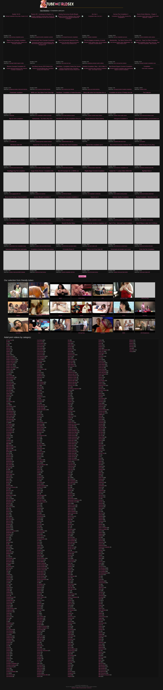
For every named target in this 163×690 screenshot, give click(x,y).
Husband (39, 673)
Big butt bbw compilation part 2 (94, 144)
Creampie (8, 662)
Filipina (38, 492)
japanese (130, 220)
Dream (38, 411)
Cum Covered (9, 674)
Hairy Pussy (40, 619)
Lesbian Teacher (72, 456)
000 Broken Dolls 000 (16, 144)
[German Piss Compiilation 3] (120, 25)
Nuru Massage (71, 576)
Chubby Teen (9, 611)
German (39, 556)
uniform (45, 115)
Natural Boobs (71, 560)
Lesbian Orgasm (71, 446)
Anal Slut (8, 390)
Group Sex (39, 610)
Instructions (70, 349)
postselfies (70, 167)
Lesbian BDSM (71, 427)
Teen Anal (101, 566)
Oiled (69, 582)
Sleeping (101, 469)
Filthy (38, 493)
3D (7, 341)
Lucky (69, 474)
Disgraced (39, 392)
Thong (100, 579)
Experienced (40, 451)
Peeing (69, 631)
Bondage (8, 534)
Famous (39, 469)
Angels (8, 393)
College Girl (9, 636)
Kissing (69, 398)
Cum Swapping (40, 358)
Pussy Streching (102, 372)
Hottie (38, 663)
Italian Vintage (71, 366)
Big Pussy (8, 503)
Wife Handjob (102, 668)
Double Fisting (40, 408)
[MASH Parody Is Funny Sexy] (147, 155)
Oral (69, 592)
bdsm (22, 167)
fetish (10, 37)
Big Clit (8, 497)
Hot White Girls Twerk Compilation (68, 144)
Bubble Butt (9, 552)
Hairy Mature (40, 618)
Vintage (100, 634)
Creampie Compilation (11, 663)
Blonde (8, 526)
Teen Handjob (102, 571)
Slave (100, 468)
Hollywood (39, 645)
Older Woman (71, 589)
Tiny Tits (100, 594)
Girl (38, 582)
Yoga (130, 348)
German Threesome (41, 579)
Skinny (100, 463)
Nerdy (69, 568)
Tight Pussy (101, 587)
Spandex (101, 501)
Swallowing (101, 545)
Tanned (100, 556)
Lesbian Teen (71, 458)
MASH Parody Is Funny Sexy (147, 144)
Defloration (39, 377)
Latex (69, 413)
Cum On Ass (40, 349)
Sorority (100, 500)
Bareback (8, 471)
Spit (99, 510)
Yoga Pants (132, 349)
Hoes (38, 642)
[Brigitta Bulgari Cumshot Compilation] (94, 182)
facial (44, 220)
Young (130, 351)
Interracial (70, 353)
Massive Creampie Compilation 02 (16, 66)
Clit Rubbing (9, 623)
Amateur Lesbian (10, 362)
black (150, 193)
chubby (89, 167)
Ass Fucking (9, 424)
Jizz (69, 392)
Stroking (100, 535)
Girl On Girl (39, 586)
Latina (69, 414)
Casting (8, 587)
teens (115, 63)
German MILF (40, 571)
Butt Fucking (9, 566)
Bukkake (8, 553)
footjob (15, 63)
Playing (69, 660)
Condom (8, 642)
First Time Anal (40, 500)
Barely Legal (9, 474)
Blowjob (8, 529)
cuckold (93, 115)
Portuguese (70, 673)
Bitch (7, 513)
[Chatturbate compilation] (16, 103)
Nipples (69, 569)
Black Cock (8, 519)
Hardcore (39, 631)
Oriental (69, 600)
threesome (69, 37)
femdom (120, 89)
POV (69, 607)
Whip (100, 658)
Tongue (100, 605)
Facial (38, 463)
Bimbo (7, 510)
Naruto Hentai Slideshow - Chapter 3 (147, 14)
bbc (74, 272)
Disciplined (39, 388)
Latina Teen (70, 416)
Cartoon (8, 584)
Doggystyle (39, 396)
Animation (8, 395)
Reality (100, 382)
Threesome (101, 581)
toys (70, 63)
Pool (69, 670)
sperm (143, 141)
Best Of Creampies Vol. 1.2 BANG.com (68, 171)
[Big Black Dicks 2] (147, 182)
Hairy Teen (39, 621)
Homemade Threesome (42, 650)
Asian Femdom (9, 413)
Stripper (100, 532)
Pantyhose (70, 623)
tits (64, 193)
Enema (38, 437)
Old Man (70, 586)
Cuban (7, 668)
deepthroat (48, 220)
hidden (100, 115)
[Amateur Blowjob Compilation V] (42, 208)
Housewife (39, 665)
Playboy (70, 658)
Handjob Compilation (42, 628)
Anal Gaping (9, 387)
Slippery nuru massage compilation (16, 40)
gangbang (90, 63)
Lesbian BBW (71, 425)
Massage (70, 493)
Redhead (101, 383)
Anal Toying (9, 392)
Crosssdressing (9, 666)
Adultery (8, 351)
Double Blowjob (40, 406)
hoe (20, 193)
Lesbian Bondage (72, 429)
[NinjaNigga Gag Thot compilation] (16, 182)
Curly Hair (39, 364)
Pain (69, 615)
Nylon (69, 577)
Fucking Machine (41, 539)
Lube (69, 472)
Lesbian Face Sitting (72, 432)
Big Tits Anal (9, 506)
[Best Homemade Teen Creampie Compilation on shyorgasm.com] (42, 51)
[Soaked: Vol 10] (16, 25)
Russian (100, 408)
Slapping (101, 466)
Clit (7, 621)
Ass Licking (9, 425)
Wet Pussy (101, 657)
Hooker (38, 652)
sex (40, 193)
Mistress (70, 531)
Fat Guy (39, 476)
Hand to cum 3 (95, 197)
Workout (131, 343)
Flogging (39, 511)
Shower (100, 450)
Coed (7, 634)
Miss (69, 527)
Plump (69, 665)
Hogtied (39, 644)
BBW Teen (8, 448)
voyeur (97, 115)
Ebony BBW (40, 425)
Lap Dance (70, 411)
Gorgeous (39, 600)
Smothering (101, 482)
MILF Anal (70, 479)
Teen (100, 565)
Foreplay (39, 521)
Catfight (8, 589)
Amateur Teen (9, 366)
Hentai (38, 634)
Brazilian (8, 545)
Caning (8, 581)
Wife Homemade (102, 670)
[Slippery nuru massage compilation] (16, 51)
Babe (7, 453)
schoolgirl (49, 115)
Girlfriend (39, 587)
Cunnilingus (40, 361)
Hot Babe (39, 658)
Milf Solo (70, 521)
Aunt (7, 438)
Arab (7, 400)
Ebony (38, 421)
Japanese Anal (71, 372)
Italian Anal (70, 361)
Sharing (100, 438)
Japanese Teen (71, 385)
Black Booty (9, 518)
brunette (41, 37)
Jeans (69, 387)
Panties (69, 621)
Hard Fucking (40, 629)
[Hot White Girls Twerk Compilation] (68, 155)
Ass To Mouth (9, 429)
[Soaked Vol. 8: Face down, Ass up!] (42, 155)
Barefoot (8, 472)
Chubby (8, 607)
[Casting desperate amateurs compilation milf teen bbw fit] (94, 234)
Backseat (8, 458)
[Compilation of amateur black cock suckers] (42, 260)
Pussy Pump (101, 369)
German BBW (40, 561)
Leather (69, 417)
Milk (69, 522)
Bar (7, 469)
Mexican (70, 518)
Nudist (69, 573)
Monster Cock (71, 547)
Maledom (70, 489)
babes (75, 246)
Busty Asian (9, 560)
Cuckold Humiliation (11, 671)
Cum (7, 673)
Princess (101, 341)
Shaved (100, 440)
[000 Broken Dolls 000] (16, 155)
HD (38, 613)
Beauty (8, 480)
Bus (7, 555)
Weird (100, 653)
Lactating (70, 408)
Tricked (100, 615)
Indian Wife (70, 345)
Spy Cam (101, 513)
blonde (48, 89)
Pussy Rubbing (102, 371)
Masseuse (70, 495)
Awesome (8, 442)
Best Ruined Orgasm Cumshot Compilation (120, 66)
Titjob (100, 598)
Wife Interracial (102, 671)
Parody (69, 626)
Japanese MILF (71, 380)
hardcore (25, 89)
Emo (38, 434)
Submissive (101, 542)
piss (126, 37)
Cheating (8, 598)
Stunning (101, 540)
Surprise (100, 543)
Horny (38, 655)
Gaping (38, 552)
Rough (100, 403)
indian (146, 272)
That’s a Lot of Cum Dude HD (95, 249)
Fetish (38, 489)
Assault (8, 434)
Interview (70, 356)
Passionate (70, 629)
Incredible (70, 341)
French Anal (40, 532)
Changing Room (10, 597)
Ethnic (38, 442)
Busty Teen (8, 563)
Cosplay (8, 649)
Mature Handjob (71, 511)
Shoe (100, 442)
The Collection (147, 92)
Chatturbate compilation (16, 92)
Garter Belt (39, 555)
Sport (100, 511)
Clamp (7, 613)
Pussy (100, 359)
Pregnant (70, 676)
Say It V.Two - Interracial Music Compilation (120, 223)
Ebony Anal (39, 424)
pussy (22, 37)
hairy (62, 63)
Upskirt (100, 628)
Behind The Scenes (10, 487)
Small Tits (101, 477)
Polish (69, 668)
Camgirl (8, 577)
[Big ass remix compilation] (16, 129)
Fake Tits (39, 466)
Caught (8, 590)
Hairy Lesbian (40, 616)
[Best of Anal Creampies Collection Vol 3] (120, 155)
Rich (100, 392)
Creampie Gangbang (11, 665)
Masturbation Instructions (73, 500)
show (119, 115)
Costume (8, 650)
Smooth (100, 480)
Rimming (101, 395)
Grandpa (39, 605)
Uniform (100, 626)
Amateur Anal (9, 356)
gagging (14, 193)
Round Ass (101, 406)
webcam (63, 167)
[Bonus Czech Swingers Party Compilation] (16, 208)
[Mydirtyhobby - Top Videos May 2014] (42, 129)
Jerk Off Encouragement (73, 388)
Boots (7, 537)
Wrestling (131, 346)
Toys (100, 611)
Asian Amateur (9, 406)
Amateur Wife (9, 369)
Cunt (38, 362)
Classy (7, 618)
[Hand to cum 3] (94, 208)
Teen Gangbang (102, 569)
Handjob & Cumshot (41, 626)
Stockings (101, 521)
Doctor (38, 393)
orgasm (19, 63)
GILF (38, 543)
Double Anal (40, 404)
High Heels (39, 637)
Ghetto (38, 581)
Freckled (39, 527)
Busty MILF (8, 561)
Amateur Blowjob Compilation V (42, 197)
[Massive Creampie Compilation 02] (16, 77)
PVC (69, 611)
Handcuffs (39, 623)
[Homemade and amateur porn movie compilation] (120, 260)
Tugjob (100, 618)
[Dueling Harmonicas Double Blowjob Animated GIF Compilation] (68, 25)
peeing (13, 37)
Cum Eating (39, 340)
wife (96, 246)
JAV (69, 367)
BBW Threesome (10, 450)
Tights (100, 589)
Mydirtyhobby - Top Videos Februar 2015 (121, 40)
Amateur (8, 354)
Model (69, 534)
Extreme (39, 456)
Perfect (69, 634)
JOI (68, 369)
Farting (38, 472)
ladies (93, 246)
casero (125, 115)
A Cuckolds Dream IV (68, 249)
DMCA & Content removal (81, 687)
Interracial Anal (71, 354)
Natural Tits (70, 561)
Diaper (38, 379)
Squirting (101, 516)
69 (6, 345)
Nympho (70, 579)
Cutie (38, 366)
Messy (69, 514)
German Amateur (41, 558)
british (45, 246)
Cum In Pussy (40, 345)
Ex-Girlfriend (40, 445)
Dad (38, 371)
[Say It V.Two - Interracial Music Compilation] (120, 234)
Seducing (101, 425)
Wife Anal (101, 663)
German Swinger (41, 576)
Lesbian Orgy (71, 448)
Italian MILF (70, 362)
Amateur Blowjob (10, 358)
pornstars (45, 89)
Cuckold (8, 670)
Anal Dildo (8, 382)
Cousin (8, 657)
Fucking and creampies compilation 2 (68, 197)
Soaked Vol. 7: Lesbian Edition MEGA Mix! (120, 171)
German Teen (40, 577)
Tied (100, 584)
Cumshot (39, 359)
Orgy (69, 598)
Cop (7, 645)
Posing (69, 674)
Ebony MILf (39, 429)
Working (131, 341)
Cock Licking (9, 629)
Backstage (8, 459)
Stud (100, 537)
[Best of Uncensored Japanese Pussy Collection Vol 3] (68, 51)
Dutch (38, 417)
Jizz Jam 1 (94, 14)
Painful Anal (70, 616)
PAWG (69, 605)
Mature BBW (71, 510)
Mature (69, 503)
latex (70, 141)
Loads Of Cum (71, 464)
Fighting (39, 490)
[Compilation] (147, 77)
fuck (64, 220)
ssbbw (96, 167)
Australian (8, 440)
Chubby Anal (9, 610)
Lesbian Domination (72, 430)
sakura (153, 37)
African (8, 353)
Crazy (7, 660)
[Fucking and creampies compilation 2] (68, 208)
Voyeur (100, 644)
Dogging (39, 395)
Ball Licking (9, 464)
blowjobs (142, 167)
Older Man (70, 587)
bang (24, 246)
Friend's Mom (40, 535)
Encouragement (40, 435)
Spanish (100, 503)
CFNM (7, 574)
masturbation (12, 246)
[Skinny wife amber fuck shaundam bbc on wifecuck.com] (94, 103)
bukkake (23, 272)
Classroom (8, 616)
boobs (93, 272)
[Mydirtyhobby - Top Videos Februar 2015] (120, 51)
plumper (93, 167)
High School (40, 639)
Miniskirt (70, 524)
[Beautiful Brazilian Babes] (68, 234)
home (145, 89)
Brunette (8, 548)
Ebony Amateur (40, 422)
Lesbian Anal (71, 422)
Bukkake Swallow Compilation (121, 197)
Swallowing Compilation (104, 547)
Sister (100, 459)
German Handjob (41, 566)
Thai (100, 576)
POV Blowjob (71, 610)
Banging (8, 468)
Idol (69, 340)
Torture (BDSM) (102, 610)
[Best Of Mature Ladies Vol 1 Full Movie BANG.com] (147, 234)
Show (100, 448)
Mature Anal (70, 508)
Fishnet (38, 503)
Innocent (70, 346)
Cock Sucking (9, 632)
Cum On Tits (40, 354)
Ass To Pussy (9, 430)
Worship (131, 345)
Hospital (39, 657)
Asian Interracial (10, 414)
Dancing (39, 372)
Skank (100, 461)
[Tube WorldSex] (57, 4)
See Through (102, 427)
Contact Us (89, 687)
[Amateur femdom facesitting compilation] (42, 234)
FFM (38, 458)
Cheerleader (9, 602)
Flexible (39, 510)
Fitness (38, 506)
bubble (12, 141)
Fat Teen (39, 479)
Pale (69, 619)
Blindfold (8, 524)
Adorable (8, 349)
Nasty (69, 558)
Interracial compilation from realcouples (16, 249)
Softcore (100, 492)
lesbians (149, 115)
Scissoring (101, 421)
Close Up (8, 624)
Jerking (69, 390)
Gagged (39, 545)
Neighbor (70, 566)
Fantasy (39, 471)
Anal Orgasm (9, 388)
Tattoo (100, 558)
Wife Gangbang (102, 666)
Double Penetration (41, 409)
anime (150, 37)
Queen (100, 375)
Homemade (39, 649)
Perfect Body (71, 636)
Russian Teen (102, 413)
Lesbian (70, 421)
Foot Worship (40, 516)
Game (38, 548)
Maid (69, 487)
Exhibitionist (40, 448)
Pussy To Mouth (102, 374)
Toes (100, 602)
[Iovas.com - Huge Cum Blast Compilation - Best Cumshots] (147, 51)
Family (38, 468)
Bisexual (8, 511)
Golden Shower (40, 597)
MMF (69, 485)
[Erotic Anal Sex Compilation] (147, 260)
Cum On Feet (40, 353)
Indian (69, 343)
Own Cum (70, 603)
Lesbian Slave (71, 453)
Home (38, 647)
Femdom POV (40, 487)
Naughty (70, 565)
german (115, 37)
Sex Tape (101, 434)
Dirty (38, 385)
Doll (38, 398)
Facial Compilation (41, 464)
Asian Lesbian (9, 416)
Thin (100, 577)
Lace (69, 406)
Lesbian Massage (72, 442)
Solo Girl (101, 495)
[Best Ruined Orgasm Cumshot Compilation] (120, 77)
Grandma (39, 603)
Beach (7, 479)
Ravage (100, 379)
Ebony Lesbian (40, 427)
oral (42, 193)
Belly (7, 489)
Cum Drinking (9, 676)
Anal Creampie (9, 379)
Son (99, 498)
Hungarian (39, 671)
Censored (8, 594)
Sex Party (101, 432)
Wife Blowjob (102, 665)
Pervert (69, 640)
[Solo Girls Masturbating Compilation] (16, 234)
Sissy (100, 458)
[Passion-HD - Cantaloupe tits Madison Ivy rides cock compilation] (42, 25)
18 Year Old (9, 340)
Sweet (100, 548)
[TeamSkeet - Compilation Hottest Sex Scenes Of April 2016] (68, 77)
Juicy (69, 395)
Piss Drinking (71, 655)
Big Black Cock (9, 495)
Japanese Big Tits (72, 374)
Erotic (38, 438)
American (8, 372)
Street (100, 531)
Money (69, 545)
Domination (39, 400)
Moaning (70, 532)
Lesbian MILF (71, 440)
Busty (7, 556)
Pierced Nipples (71, 649)
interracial (20, 89)
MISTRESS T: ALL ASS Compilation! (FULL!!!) (68, 118)
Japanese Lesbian (72, 379)
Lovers (69, 471)
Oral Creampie (71, 594)
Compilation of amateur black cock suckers (42, 249)
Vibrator (100, 632)
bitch (17, 193)
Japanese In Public (72, 377)
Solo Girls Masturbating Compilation (16, 223)
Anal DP (8, 380)
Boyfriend (8, 542)
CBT (7, 571)
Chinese (8, 603)
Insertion (70, 348)
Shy (99, 451)
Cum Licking (40, 348)
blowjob (37, 37)
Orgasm (69, 595)
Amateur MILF (9, 364)
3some (7, 343)
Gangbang (39, 550)
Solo (100, 493)
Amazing (8, 371)
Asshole (8, 435)
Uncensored (101, 623)
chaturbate (11, 115)
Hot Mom (39, 660)
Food (38, 513)
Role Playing (102, 398)
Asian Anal (8, 408)
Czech (38, 367)
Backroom (8, 456)
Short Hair (101, 445)
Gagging (39, 547)
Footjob (38, 518)
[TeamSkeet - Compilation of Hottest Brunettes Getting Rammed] (68, 103)
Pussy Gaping (102, 364)
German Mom (40, 574)
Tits (99, 600)
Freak (38, 526)
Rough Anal (101, 404)
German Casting (41, 563)
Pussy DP (101, 361)
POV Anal (70, 608)
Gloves (38, 594)
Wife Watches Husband (104, 674)
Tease (100, 563)
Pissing (69, 657)
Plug (69, 663)
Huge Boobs (40, 666)
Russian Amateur (102, 409)
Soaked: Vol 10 (16, 14)
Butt (7, 565)
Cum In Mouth (40, 343)
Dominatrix (39, 401)
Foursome (39, 524)
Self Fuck (101, 429)
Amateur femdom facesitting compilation (42, 223)
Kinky (69, 396)
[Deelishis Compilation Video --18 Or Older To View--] (94, 77)
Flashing (39, 508)
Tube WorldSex (44, 10)
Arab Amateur (9, 401)
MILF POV (70, 484)
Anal (7, 374)
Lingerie (70, 461)
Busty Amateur (9, 558)
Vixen (100, 640)
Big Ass (8, 493)
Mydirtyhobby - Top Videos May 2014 (42, 118)
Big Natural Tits (9, 500)
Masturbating (71, 498)
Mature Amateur (71, 506)
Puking (100, 354)
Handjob (39, 624)
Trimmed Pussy (102, 616)
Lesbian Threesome (72, 459)
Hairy (38, 615)
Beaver (8, 482)
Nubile (69, 571)
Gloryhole (39, 592)
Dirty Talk (39, 387)
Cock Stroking (9, 631)
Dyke (38, 419)
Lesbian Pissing (71, 450)
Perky (69, 637)
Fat (37, 474)
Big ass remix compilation (16, 118)
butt (15, 141)
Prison (100, 343)
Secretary (101, 424)
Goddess (39, 595)
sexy (154, 63)
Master (69, 497)
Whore (100, 660)
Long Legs (70, 469)
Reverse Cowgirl (102, 390)
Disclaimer (74, 687)
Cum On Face (40, 351)
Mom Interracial (71, 542)
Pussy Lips (101, 367)
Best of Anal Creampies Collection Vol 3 (120, 144)
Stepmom (101, 519)
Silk (99, 455)
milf (88, 193)
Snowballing (101, 485)
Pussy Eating (102, 362)
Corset (7, 647)
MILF (69, 477)
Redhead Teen (102, 385)
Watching (101, 647)
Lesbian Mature (71, 443)
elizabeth (116, 141)
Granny (38, 607)
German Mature (40, 573)
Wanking (101, 645)
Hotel (38, 662)
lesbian (125, 193)
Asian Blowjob (9, 411)
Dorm (38, 403)
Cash (7, 586)
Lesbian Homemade (72, 437)
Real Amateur (102, 380)
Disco (38, 390)
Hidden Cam (40, 636)
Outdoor (70, 602)
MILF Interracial (71, 482)
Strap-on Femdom (103, 527)
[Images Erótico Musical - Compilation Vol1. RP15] (42, 182)
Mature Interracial (72, 513)
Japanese (70, 371)
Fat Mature (39, 477)
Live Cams (70, 463)
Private (100, 345)
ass (91, 89)
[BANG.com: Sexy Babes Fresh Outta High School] (42, 103)
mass (124, 141)
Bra (7, 543)
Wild (100, 676)
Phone (69, 645)
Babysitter (8, 455)
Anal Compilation (10, 377)
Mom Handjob (71, 540)
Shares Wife (101, 437)
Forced (38, 519)
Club (7, 628)
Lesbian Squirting (72, 455)
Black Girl (8, 521)
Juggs (69, 393)
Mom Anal (70, 537)
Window (131, 340)
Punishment (101, 356)
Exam (38, 446)
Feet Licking (40, 482)
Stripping (101, 534)
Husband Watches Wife (42, 674)
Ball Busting (9, 461)
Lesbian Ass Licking (72, 424)
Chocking (8, 605)
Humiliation (39, 670)
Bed (7, 484)
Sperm (100, 508)
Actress (8, 348)
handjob (89, 37)
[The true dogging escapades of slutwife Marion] (94, 51)
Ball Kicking (9, 463)
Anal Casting (9, 375)
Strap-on (101, 526)
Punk (100, 358)
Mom (69, 535)
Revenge (101, 388)
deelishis (97, 89)
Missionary (70, 529)
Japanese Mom (71, 383)
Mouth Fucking (71, 552)
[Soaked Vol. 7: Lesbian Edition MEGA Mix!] (120, 182)
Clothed (8, 626)
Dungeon (39, 416)
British (7, 547)
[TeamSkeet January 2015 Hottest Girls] (42, 77)
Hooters (39, 653)
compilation (18, 37)
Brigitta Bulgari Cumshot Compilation (94, 171)
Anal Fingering (9, 383)
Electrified (39, 432)
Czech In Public (40, 369)
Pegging (70, 632)
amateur (124, 63)
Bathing (8, 476)
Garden (38, 553)
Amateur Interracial (10, 361)
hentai (141, 37)
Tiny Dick (101, 592)
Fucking (39, 537)
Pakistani (70, 618)
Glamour (39, 589)
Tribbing (100, 613)
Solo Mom (101, 497)
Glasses (39, 590)
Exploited (39, 453)
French (38, 529)
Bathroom (8, 477)
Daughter (39, 374)
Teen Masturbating (103, 573)
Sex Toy (100, 435)
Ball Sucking (9, 466)
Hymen (38, 676)
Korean (69, 403)
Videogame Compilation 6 (121, 118)
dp (99, 193)
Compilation (147, 66)
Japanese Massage (72, 382)
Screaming (101, 422)
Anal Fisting (9, 385)
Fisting (38, 505)
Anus (7, 398)
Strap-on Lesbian (103, 529)
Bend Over (8, 490)
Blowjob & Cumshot (10, 531)
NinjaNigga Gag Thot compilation (16, 171)
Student (100, 539)
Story (100, 522)
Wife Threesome (102, 673)
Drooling (39, 414)
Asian (7, 404)
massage (11, 63)
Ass (7, 422)
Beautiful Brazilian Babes (68, 223)
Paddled (70, 613)
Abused (8, 346)
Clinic (7, 619)
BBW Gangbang (10, 446)
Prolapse (101, 346)
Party (69, 628)
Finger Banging (40, 495)
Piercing (70, 652)
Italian (69, 358)
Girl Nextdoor (40, 584)
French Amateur (40, 531)
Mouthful (70, 553)
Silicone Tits (101, 453)
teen (69, 89)
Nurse (69, 574)
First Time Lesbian (41, 501)
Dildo (38, 380)
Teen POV (101, 574)
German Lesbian (41, 569)
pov (62, 37)
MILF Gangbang (71, 480)
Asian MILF (8, 417)
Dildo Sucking (40, 383)
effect (119, 141)
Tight (100, 586)
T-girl (100, 552)
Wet (99, 655)
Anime (7, 396)
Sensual (100, 430)
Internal (69, 351)
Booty (7, 539)
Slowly (100, 474)
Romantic (101, 401)
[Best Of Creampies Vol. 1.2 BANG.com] (68, 182)
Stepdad (100, 518)
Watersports (101, 649)
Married (69, 490)
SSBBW (100, 414)
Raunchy (101, 377)
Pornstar (70, 671)
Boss (7, 540)
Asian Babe (9, 409)
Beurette (8, 492)
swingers (95, 63)
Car (7, 582)
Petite (69, 642)
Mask (69, 492)
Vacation (101, 629)
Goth (38, 602)
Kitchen (69, 400)
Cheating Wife (9, 600)
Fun (38, 540)
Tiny (100, 590)
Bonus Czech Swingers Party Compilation (16, 197)
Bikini (7, 508)
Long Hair (70, 468)
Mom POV (70, 543)
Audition (8, 437)
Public (100, 348)
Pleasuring (70, 662)
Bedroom (8, 485)
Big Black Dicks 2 (146, 171)
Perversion (70, 639)
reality (22, 63)
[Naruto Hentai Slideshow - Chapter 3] (147, 25)
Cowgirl (8, 658)
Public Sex (101, 351)
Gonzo (38, 598)
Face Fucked (40, 459)
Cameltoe (8, 576)
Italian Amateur (71, 359)
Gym (38, 611)
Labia (69, 404)
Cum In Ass (39, 341)
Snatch (100, 484)
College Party (9, 637)
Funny (38, 542)
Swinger (100, 550)
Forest (38, 522)
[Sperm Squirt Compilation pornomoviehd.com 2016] (147, 129)
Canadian (8, 579)
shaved (73, 115)
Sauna (100, 416)
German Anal (40, 560)
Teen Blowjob (102, 568)
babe (67, 167)
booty (94, 89)
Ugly (100, 621)
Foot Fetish (39, 514)
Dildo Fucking (40, 382)
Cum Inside (39, 346)
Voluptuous (101, 642)
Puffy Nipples (102, 353)
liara (122, 141)
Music (69, 556)
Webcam (101, 652)
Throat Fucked (102, 582)
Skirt (100, 464)
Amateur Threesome (11, 367)
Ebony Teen (40, 430)
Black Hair (8, 522)
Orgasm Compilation (72, 597)
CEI (7, 573)
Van (99, 631)
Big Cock (8, 498)
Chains (8, 595)
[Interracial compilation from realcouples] (16, 260)
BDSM (7, 451)
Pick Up (69, 647)
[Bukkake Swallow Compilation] (120, 208)
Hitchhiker (39, 640)
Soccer (100, 487)
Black (7, 516)
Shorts (100, 446)
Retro (100, 387)
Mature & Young (71, 505)
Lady (69, 409)
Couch (7, 652)
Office (69, 581)
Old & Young (71, 584)
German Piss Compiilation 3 (120, 14)
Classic (8, 615)
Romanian (101, 400)
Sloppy (100, 472)
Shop (100, 443)
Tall (99, 555)
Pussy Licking (102, 366)
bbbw (100, 167)
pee (124, 37)
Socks (100, 489)
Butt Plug (8, 568)
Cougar (8, 653)
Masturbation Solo (72, 501)
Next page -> (82, 276)
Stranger (101, 524)
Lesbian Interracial (72, 438)
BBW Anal (8, 445)
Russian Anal (102, 411)
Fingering (39, 497)
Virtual (100, 639)
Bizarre (8, 514)
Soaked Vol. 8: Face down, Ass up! (42, 144)
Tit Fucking (101, 595)
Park (69, 624)
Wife (100, 662)
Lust (69, 476)
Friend (38, 534)
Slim (100, 471)
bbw (89, 246)
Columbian (8, 639)
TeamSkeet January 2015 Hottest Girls (42, 66)
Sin (99, 456)
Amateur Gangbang (10, 359)
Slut (99, 476)
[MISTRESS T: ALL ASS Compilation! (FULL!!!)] (68, 129)
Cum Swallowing (41, 356)
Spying (100, 514)
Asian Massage (9, 419)
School (100, 419)
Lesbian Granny (71, 435)
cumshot (51, 37)
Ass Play (8, 427)
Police (69, 666)
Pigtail (69, 653)
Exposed (39, 455)
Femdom (39, 484)
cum (141, 141)
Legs (69, 419)
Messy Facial (71, 516)
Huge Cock (39, 668)
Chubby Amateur (10, 608)
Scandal (100, 417)
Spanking (101, 505)
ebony (89, 89)
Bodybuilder (9, 532)
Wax (100, 650)
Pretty (100, 340)
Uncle (100, 624)
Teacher (100, 561)
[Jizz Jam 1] (94, 25)
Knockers (70, 401)
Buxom (8, 569)
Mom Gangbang (71, 539)
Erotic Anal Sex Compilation (146, 249)
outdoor (102, 63)
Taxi (99, 560)
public (98, 63)
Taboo (100, 553)
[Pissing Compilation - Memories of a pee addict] (147, 208)
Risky (100, 396)
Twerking (101, 619)
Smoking (101, 479)
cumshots (37, 141)
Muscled (70, 555)
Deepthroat (39, 375)
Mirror (69, 526)
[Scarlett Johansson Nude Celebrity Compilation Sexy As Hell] (94, 129)
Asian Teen (8, 421)
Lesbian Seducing (72, 451)
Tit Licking (101, 597)
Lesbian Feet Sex (72, 434)
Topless (100, 608)
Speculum (101, 506)
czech (148, 220)
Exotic (38, 450)
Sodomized (101, 490)
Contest (8, 644)
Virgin (100, 637)
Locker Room (71, 466)
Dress (38, 413)
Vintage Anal (101, 636)
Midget (69, 519)
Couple (8, 655)
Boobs (7, 535)
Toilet (100, 603)
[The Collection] (147, 103)
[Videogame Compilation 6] (120, 129)
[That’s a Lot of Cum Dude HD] (94, 260)
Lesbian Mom (71, 445)
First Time (39, 498)
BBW (7, 443)
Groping (39, 608)
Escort (38, 440)
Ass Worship (9, 432)
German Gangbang (41, 565)
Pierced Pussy (71, 650)
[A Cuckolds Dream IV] (68, 260)
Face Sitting (39, 461)
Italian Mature (71, 364)
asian (65, 63)
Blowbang (8, 527)
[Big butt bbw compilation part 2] (94, 155)
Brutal (7, 550)
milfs (152, 167)
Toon (100, 607)
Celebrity (8, 592)
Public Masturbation (103, 349)
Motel (69, 550)
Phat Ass (70, 644)
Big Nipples (9, 501)
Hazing (38, 632)
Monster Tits (70, 548)
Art (7, 403)
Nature (69, 563)
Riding (100, 393)
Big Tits (8, 505)
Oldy (69, 590)
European (39, 443)
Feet (38, 480)
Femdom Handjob (41, 485)
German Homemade (41, 568)
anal (118, 63)
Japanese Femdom (72, 375)
